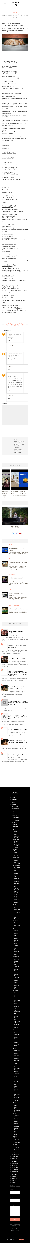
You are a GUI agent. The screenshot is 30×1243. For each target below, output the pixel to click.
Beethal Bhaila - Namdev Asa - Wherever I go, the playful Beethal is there (17, 717)
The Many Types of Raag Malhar (16, 658)
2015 (13, 1165)
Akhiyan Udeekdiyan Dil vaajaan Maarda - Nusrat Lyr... (16, 1014)
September (16, 817)
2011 (13, 1173)
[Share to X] (11, 324)
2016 (13, 1163)
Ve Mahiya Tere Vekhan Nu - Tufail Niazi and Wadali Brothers (17, 687)
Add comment (4, 403)
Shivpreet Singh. (21, 1237)
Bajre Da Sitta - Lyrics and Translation (18, 755)
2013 (13, 1169)
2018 (13, 1160)
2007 (13, 1180)
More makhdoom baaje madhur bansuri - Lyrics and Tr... (16, 1003)
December (16, 808)
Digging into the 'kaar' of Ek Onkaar (17, 729)
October (15, 815)
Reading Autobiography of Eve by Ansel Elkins (17, 1044)
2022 (13, 804)
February (15, 1151)
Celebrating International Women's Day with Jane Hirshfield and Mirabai (17, 741)
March (15, 828)
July (14, 822)
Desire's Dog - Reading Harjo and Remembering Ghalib (17, 1024)
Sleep (17, 316)
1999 (13, 1182)
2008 (13, 1178)
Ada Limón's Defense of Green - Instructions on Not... (16, 924)
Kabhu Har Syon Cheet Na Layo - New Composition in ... (17, 1107)
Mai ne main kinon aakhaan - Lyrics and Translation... (17, 1139)
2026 (13, 797)
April (14, 826)
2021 (13, 806)
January (15, 1154)
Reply (9, 340)
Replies (11, 345)
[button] (5, 3)
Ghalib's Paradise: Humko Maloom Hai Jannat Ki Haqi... (16, 1129)
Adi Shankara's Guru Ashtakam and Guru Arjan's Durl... (16, 1034)
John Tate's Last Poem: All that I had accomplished (17, 860)
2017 (13, 1162)
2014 (13, 1167)
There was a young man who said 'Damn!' (16, 993)
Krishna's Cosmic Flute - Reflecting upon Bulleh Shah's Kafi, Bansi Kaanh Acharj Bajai (18, 702)
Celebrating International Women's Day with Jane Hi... (17, 1058)
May (14, 824)
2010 (13, 1175)
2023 (13, 803)
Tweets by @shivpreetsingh (15, 1229)
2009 (13, 1176)
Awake (15, 12)
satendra (10, 375)
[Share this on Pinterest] (15, 324)
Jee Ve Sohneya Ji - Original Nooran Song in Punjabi (16, 1118)
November (16, 812)
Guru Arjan (10, 316)
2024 (13, 801)
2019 (13, 1158)
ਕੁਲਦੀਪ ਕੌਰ (10, 334)
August (15, 820)
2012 (13, 1171)
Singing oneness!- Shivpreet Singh (15, 527)
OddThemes (20, 1239)
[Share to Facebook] (7, 324)
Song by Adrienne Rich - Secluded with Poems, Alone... (16, 977)
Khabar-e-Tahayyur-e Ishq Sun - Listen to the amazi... (16, 950)
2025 (13, 799)
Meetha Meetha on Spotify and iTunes (16, 852)
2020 (13, 1156)
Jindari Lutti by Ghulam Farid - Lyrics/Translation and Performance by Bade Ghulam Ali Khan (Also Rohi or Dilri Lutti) (17, 673)
